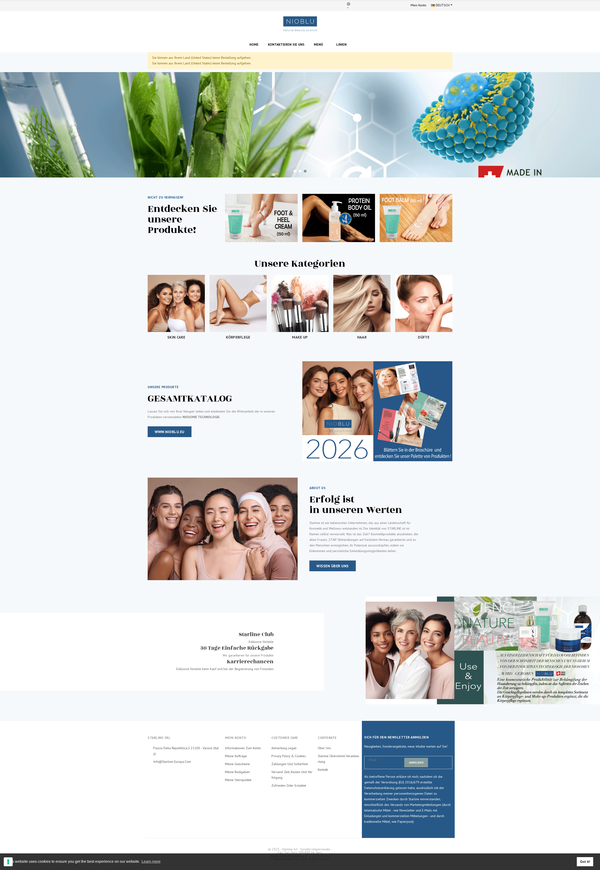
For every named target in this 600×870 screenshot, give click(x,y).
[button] (169, 431)
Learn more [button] (151, 861)
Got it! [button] (585, 861)
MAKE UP (300, 337)
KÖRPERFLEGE (238, 337)
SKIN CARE (176, 337)
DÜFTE (424, 337)
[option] (300, 124)
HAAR (362, 337)
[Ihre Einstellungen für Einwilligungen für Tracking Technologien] (8, 861)
